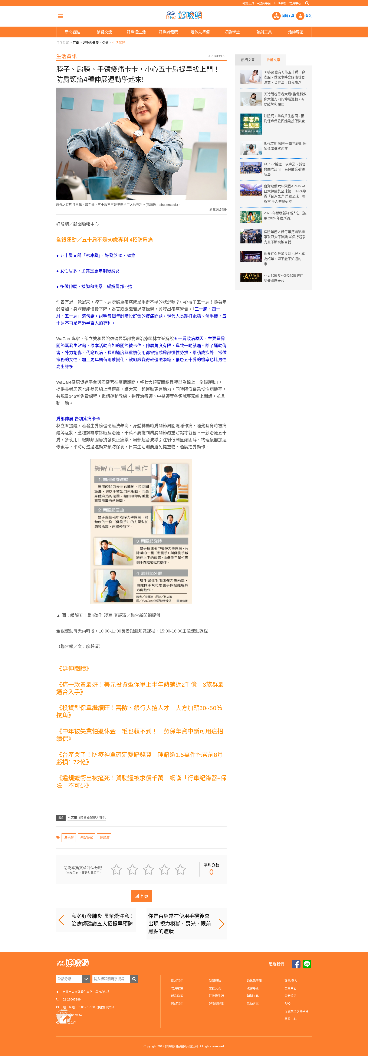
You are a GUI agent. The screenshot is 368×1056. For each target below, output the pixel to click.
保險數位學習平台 (296, 1011)
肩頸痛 (104, 837)
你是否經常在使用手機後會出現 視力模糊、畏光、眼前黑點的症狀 (179, 923)
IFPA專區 (280, 3)
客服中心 (290, 1018)
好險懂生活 (216, 996)
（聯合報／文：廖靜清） (79, 646)
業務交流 (215, 988)
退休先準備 (254, 980)
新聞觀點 (215, 980)
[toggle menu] (60, 16)
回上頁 (141, 896)
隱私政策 (177, 996)
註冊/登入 (291, 980)
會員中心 (295, 3)
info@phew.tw (72, 1014)
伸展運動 (86, 837)
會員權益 (177, 988)
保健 (105, 42)
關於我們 (177, 980)
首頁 (76, 42)
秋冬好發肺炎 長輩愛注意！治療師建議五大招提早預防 (103, 920)
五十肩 (68, 837)
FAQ (287, 1003)
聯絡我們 (177, 1003)
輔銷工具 (248, 3)
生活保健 (118, 42)
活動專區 (253, 1003)
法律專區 (253, 988)
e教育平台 (264, 3)
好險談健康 (91, 42)
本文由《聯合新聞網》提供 (87, 817)
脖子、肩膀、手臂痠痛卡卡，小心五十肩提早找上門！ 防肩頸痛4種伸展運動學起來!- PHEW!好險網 (184, 15)
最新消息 (290, 996)
